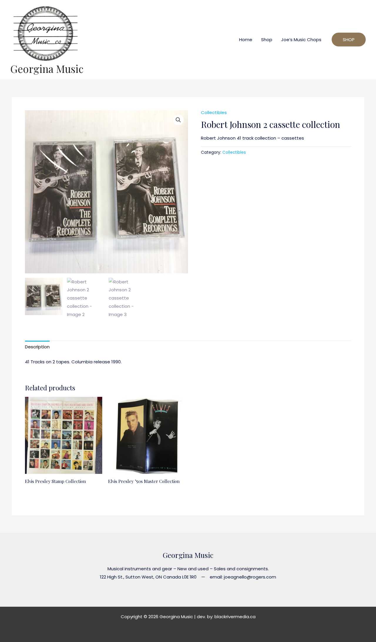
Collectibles (214, 112)
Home (245, 39)
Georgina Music (46, 69)
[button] (178, 120)
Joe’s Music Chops (301, 39)
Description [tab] (37, 347)
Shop (266, 39)
